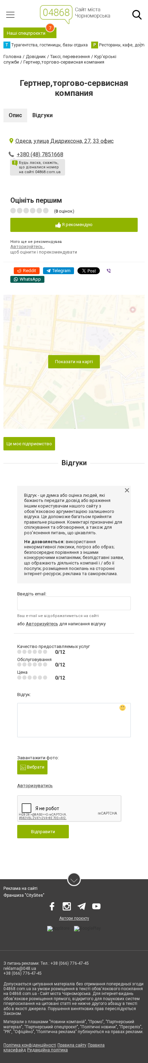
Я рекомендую (77, 224)
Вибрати (35, 767)
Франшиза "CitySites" (23, 895)
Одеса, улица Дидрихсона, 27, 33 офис (64, 141)
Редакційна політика (47, 1050)
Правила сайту (71, 1045)
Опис (15, 115)
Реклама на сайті (20, 888)
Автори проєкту (74, 918)
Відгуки (42, 115)
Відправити (43, 831)
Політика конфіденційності (29, 1045)
